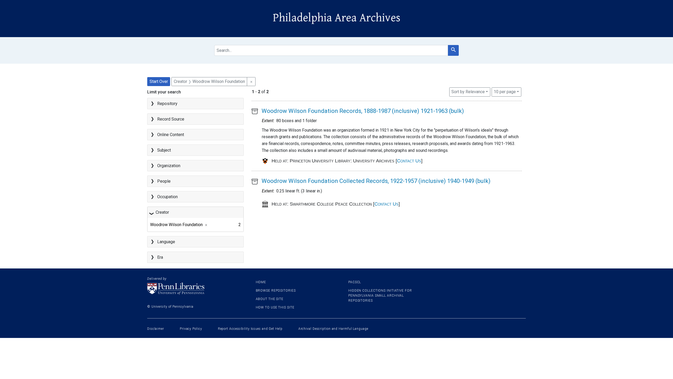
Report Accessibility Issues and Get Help (250, 329)
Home (261, 282)
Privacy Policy (191, 329)
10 (505, 91)
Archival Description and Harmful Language (333, 329)
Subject (164, 150)
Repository (167, 103)
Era (160, 257)
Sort (468, 91)
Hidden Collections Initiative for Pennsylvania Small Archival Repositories (380, 295)
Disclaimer (155, 329)
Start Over (159, 81)
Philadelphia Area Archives (336, 17)
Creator (162, 212)
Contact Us (409, 160)
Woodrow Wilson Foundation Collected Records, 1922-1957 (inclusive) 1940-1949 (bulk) (376, 181)
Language (166, 241)
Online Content (170, 134)
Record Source (170, 119)
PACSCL (354, 282)
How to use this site (275, 307)
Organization (168, 165)
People (164, 181)
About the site (270, 299)
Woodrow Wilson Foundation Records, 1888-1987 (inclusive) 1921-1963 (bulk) (363, 111)
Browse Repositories (276, 290)
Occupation (167, 196)
